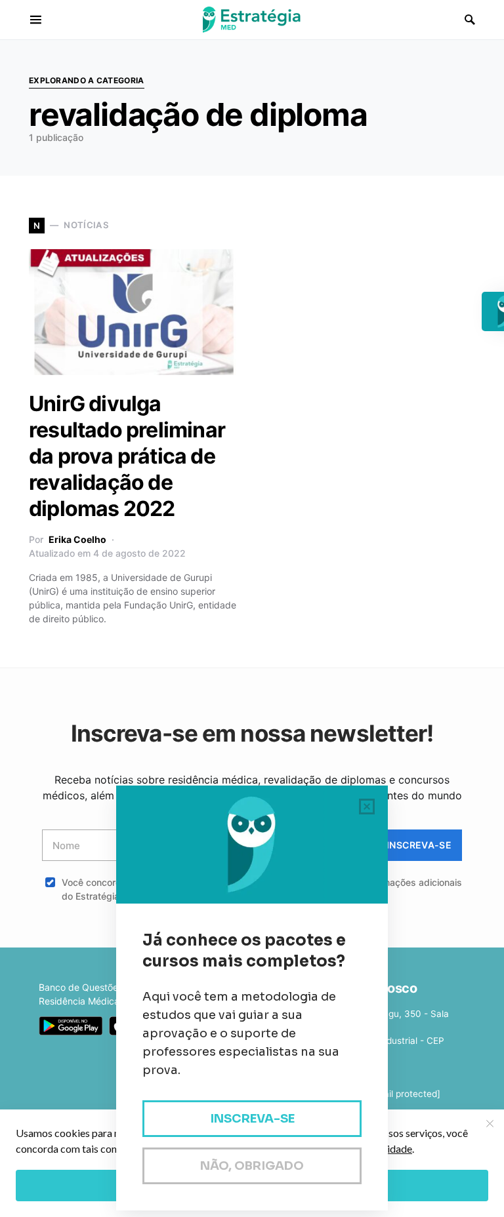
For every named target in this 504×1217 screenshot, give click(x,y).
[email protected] (404, 1093)
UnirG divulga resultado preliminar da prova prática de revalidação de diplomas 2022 (127, 456)
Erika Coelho (77, 539)
